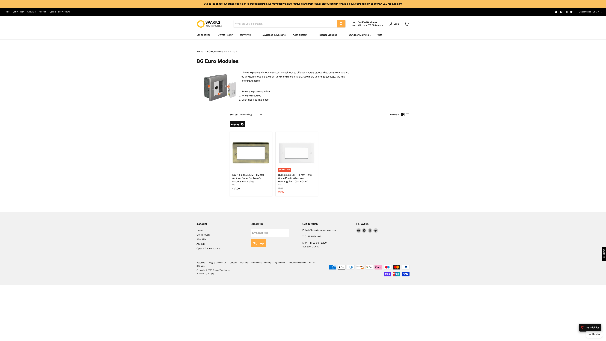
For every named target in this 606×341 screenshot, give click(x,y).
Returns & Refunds (297, 263)
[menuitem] (204, 34)
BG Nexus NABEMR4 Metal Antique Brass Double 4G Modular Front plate (248, 178)
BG (233, 185)
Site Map (200, 266)
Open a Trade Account (60, 12)
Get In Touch (18, 12)
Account (42, 12)
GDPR (312, 263)
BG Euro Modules (217, 51)
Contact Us (221, 263)
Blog (210, 263)
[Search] (341, 23)
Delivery (244, 263)
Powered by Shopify (205, 273)
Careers (233, 263)
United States (589, 12)
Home (6, 12)
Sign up (258, 243)
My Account (279, 263)
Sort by (234, 114)
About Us (31, 12)
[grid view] (403, 115)
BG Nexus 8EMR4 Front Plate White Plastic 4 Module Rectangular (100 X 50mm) (295, 178)
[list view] (407, 115)
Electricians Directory (261, 263)
